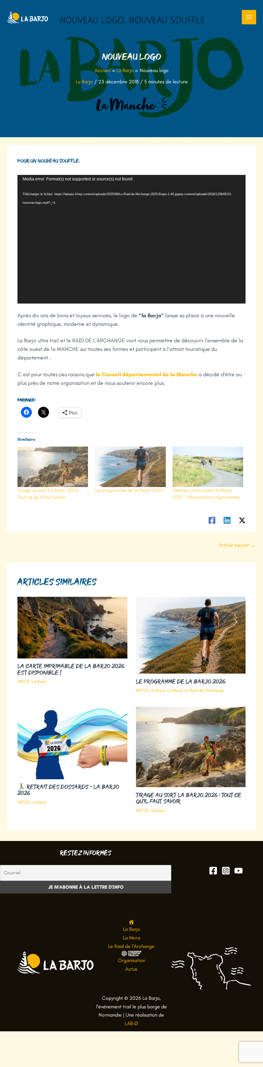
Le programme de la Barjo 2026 (129, 490)
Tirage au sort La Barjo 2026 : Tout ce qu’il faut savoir (188, 798)
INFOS (23, 681)
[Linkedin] (227, 520)
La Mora (174, 690)
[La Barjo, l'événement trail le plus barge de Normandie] (27, 17)
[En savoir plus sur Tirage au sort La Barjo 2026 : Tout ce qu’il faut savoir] (191, 747)
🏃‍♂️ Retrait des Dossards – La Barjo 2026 (68, 790)
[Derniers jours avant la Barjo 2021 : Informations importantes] (208, 467)
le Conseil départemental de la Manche (146, 374)
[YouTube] (238, 870)
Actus (131, 969)
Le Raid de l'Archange (204, 690)
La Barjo (84, 82)
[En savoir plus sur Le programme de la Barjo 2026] (191, 634)
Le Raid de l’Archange (131, 946)
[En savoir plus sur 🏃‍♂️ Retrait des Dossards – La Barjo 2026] (72, 742)
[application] (131, 239)
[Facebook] (212, 520)
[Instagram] (226, 870)
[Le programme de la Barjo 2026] (130, 467)
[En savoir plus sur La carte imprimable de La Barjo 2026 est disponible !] (72, 627)
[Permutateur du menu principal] (249, 17)
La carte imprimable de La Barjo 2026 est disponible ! (71, 669)
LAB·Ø (131, 1023)
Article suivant (237, 545)
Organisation (131, 960)
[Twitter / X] (242, 520)
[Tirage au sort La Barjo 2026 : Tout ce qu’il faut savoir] (52, 467)
